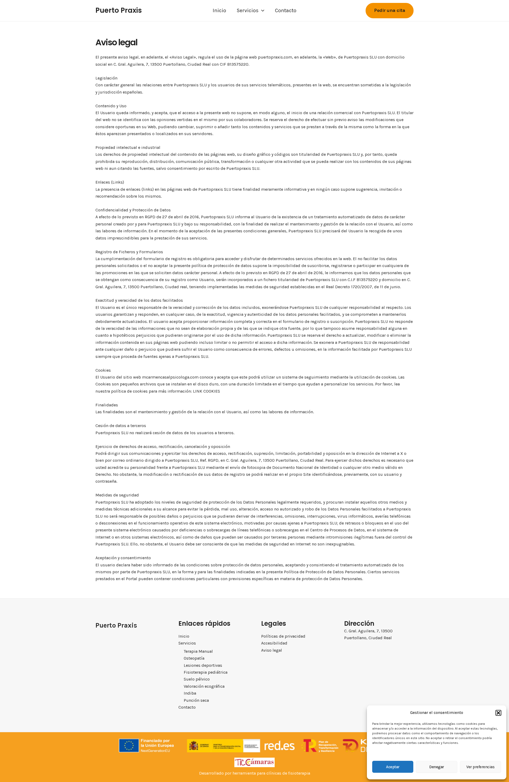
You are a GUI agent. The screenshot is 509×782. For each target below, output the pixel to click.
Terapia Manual (198, 651)
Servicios (247, 10)
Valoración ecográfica (204, 686)
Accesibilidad (274, 643)
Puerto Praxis (118, 10)
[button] (498, 713)
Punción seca (196, 700)
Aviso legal (271, 650)
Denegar (436, 767)
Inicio (219, 10)
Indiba (190, 693)
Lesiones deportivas (203, 665)
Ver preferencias (480, 767)
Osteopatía (194, 658)
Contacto (285, 10)
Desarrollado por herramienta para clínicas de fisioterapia (254, 773)
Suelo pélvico (197, 679)
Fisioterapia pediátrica (205, 672)
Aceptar (393, 767)
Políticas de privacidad (283, 636)
